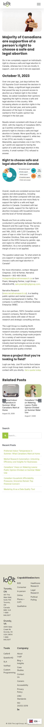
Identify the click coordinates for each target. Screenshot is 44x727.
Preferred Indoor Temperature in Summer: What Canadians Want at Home (10, 405)
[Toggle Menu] (38, 4)
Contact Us (20, 675)
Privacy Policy (20, 690)
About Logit (19, 655)
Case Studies (20, 668)
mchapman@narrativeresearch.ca (17, 278)
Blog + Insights (20, 661)
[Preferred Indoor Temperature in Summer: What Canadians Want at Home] (10, 390)
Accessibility (22, 685)
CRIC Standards (21, 697)
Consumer (21, 587)
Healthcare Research (35, 584)
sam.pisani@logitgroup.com (27, 284)
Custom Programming (8, 671)
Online (20, 595)
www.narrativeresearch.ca (14, 293)
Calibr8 (7, 653)
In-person (21, 591)
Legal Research (35, 591)
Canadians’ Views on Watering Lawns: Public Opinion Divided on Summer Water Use (33, 406)
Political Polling (34, 598)
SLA (5, 661)
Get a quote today (32, 370)
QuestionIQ (8, 657)
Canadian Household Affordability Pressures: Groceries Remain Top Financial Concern (19, 481)
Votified (7, 665)
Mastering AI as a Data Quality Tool (19, 489)
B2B (19, 583)
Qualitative (21, 606)
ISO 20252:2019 (22, 704)
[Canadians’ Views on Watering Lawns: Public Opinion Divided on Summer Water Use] (33, 390)
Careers (20, 681)
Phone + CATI (21, 600)
